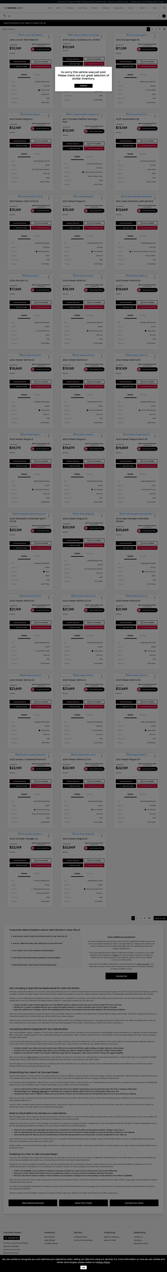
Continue (83, 86)
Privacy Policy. (103, 1262)
